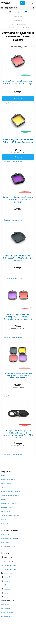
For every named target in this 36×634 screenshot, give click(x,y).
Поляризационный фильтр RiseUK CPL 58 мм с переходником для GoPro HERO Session (18, 434)
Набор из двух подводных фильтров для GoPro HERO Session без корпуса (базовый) (18, 316)
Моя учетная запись (9, 530)
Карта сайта (5, 523)
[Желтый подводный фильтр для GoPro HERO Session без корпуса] (18, 120)
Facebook (7, 577)
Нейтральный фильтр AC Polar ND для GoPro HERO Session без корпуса (18, 258)
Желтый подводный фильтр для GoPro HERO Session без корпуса (18, 140)
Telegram (7, 589)
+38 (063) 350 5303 (10, 565)
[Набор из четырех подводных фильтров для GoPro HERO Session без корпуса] (18, 354)
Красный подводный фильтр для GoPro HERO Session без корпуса (18, 82)
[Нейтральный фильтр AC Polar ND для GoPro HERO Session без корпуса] (18, 237)
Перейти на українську (18, 12)
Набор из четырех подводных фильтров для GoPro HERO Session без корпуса (18, 375)
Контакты (4, 519)
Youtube (6, 593)
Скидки (3, 476)
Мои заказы (5, 534)
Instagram (7, 581)
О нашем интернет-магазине (10, 491)
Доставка (4, 487)
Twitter (6, 597)
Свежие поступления (8, 479)
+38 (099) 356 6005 (10, 569)
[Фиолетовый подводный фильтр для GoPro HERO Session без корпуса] (18, 178)
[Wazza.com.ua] (5, 4)
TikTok (6, 585)
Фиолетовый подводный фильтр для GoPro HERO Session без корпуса (18, 199)
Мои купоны (5, 542)
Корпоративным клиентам (9, 503)
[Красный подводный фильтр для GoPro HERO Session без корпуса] (18, 61)
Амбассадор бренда (7, 616)
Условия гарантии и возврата (10, 495)
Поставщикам (5, 511)
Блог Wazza (5, 604)
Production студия (7, 612)
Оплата (3, 499)
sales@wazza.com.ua (10, 573)
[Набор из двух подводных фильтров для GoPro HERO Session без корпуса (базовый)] (18, 295)
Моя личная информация (9, 538)
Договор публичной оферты (10, 515)
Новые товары (6, 483)
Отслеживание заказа (8, 546)
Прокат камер (5, 608)
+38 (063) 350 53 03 (11, 8)
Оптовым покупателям (8, 507)
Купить (18, 98)
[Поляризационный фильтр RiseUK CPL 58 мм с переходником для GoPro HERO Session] (18, 413)
